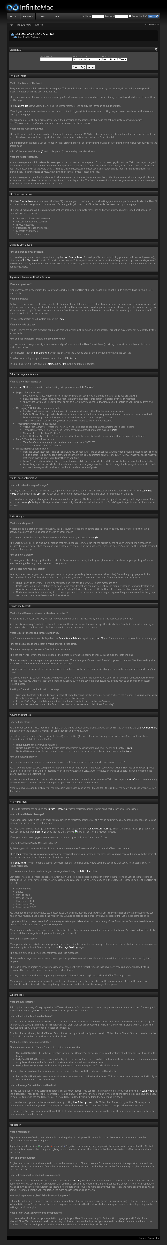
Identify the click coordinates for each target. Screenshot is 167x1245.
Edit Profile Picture (56, 363)
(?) (56, 142)
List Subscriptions (82, 1102)
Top (157, 1237)
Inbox (18, 854)
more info (131, 779)
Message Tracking (68, 947)
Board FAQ (48, 34)
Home (13, 16)
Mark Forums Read (152, 24)
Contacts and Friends (70, 638)
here (62, 318)
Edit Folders (86, 871)
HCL (57, 16)
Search (39, 24)
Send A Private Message (100, 828)
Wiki (43, 16)
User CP (21, 387)
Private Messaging (57, 808)
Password (110, 16)
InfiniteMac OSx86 (24, 34)
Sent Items (20, 862)
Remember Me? (139, 16)
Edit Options (86, 387)
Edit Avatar (70, 358)
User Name (85, 16)
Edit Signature (41, 352)
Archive (142, 1237)
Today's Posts (24, 24)
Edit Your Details (31, 260)
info (130, 747)
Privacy (151, 1237)
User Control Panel (24, 201)
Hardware (28, 16)
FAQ (11, 24)
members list (21, 105)
